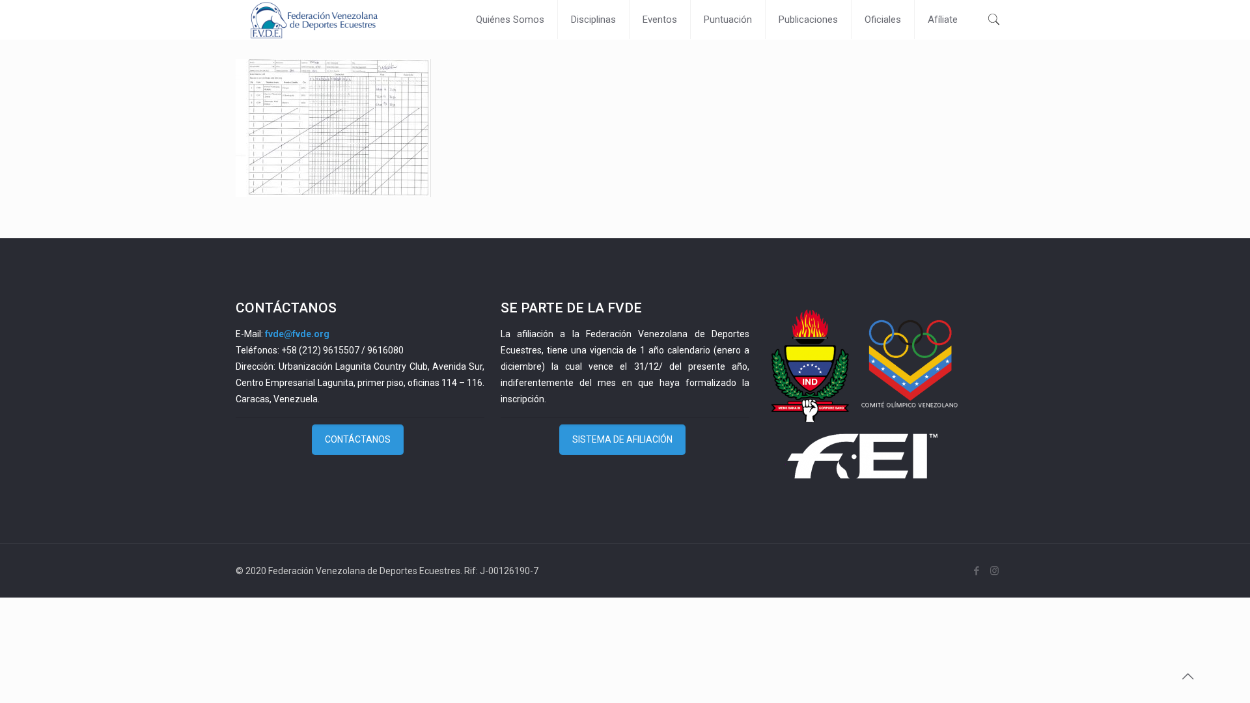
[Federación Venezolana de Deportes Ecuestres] (314, 19)
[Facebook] (977, 571)
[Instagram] (994, 571)
